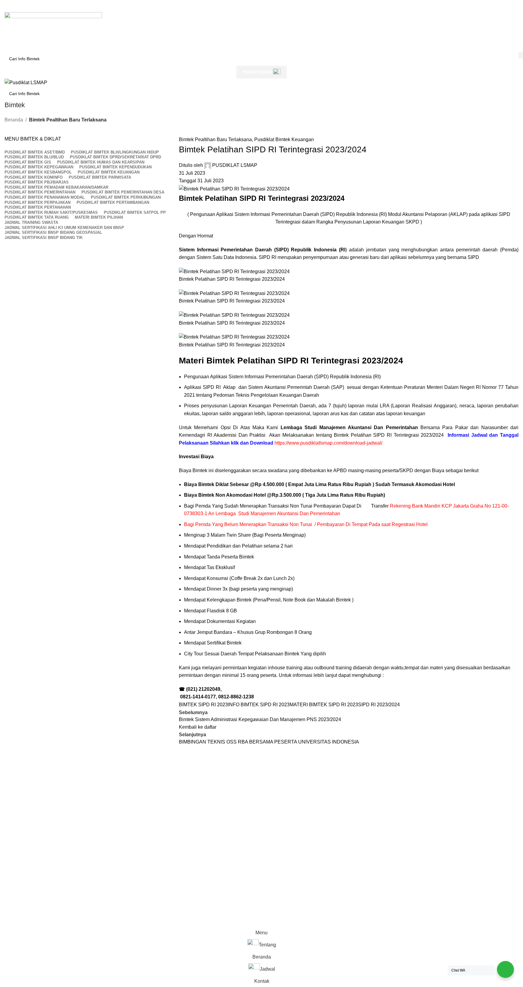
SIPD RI (267, 257)
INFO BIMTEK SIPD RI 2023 (259, 704)
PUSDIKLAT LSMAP (234, 165)
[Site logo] (53, 27)
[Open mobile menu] (261, 6)
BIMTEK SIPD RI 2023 (203, 704)
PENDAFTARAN (256, 72)
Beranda (14, 119)
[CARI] (520, 55)
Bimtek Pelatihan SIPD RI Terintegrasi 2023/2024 (389, 435)
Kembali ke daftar (197, 727)
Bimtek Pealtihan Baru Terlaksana (68, 119)
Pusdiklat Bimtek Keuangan (284, 139)
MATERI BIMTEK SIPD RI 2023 (324, 704)
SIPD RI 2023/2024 (379, 704)
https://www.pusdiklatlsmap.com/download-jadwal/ (328, 442)
